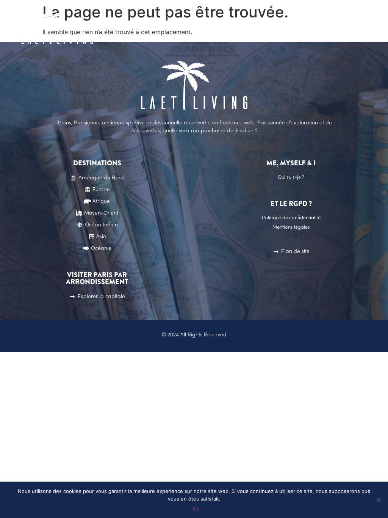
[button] (302, 28)
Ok (196, 508)
